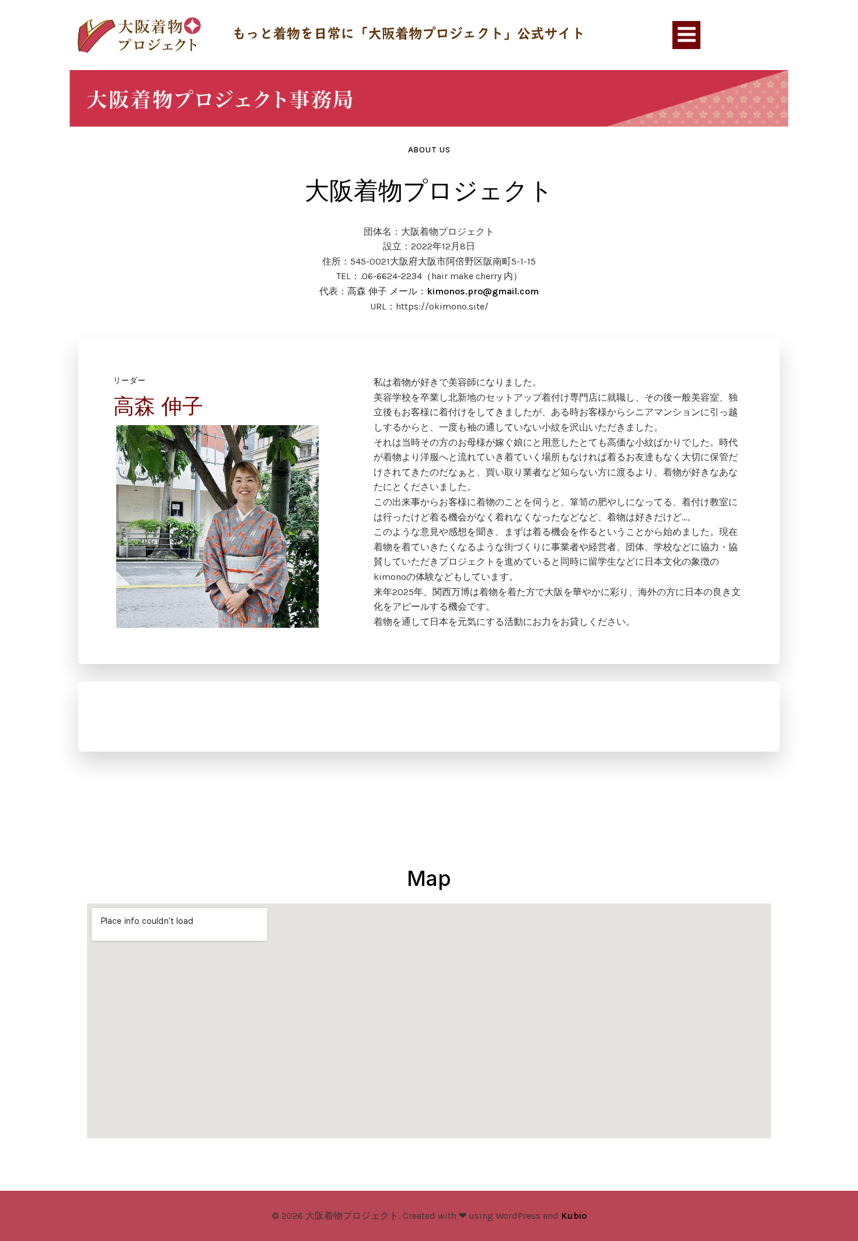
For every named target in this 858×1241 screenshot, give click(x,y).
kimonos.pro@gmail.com (483, 291)
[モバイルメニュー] (686, 35)
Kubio (574, 1215)
